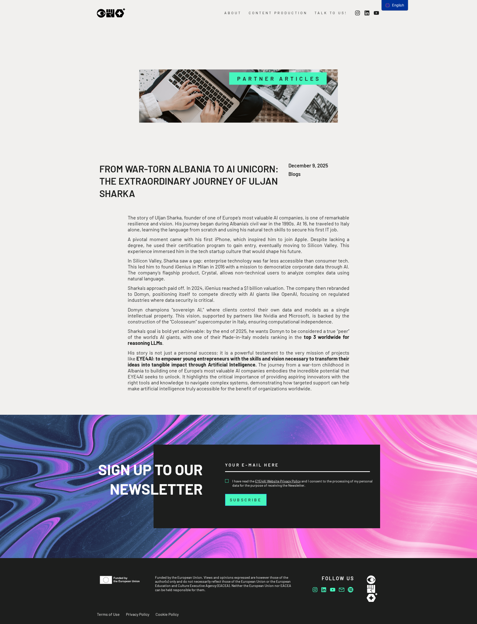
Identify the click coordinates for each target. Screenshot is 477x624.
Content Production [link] (278, 13)
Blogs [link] (294, 174)
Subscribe (246, 499)
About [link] (232, 13)
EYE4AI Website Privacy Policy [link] (278, 481)
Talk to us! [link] (331, 13)
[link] (111, 12)
